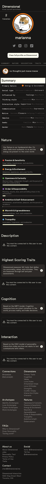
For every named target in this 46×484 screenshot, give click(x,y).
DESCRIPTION (26, 63)
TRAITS (38, 63)
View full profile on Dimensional (23, 55)
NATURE (15, 63)
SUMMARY (5, 63)
